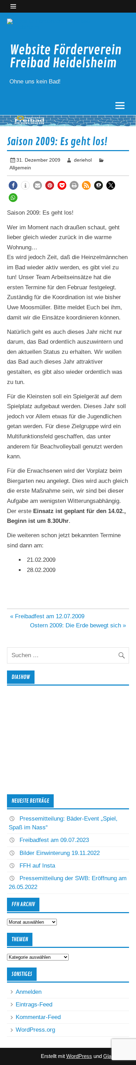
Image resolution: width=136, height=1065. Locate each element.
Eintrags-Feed (34, 1004)
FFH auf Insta (37, 865)
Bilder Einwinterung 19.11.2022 (60, 853)
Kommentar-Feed (38, 1017)
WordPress (79, 1056)
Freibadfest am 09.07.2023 (54, 840)
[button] (13, 185)
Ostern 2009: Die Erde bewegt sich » (78, 625)
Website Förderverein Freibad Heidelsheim (65, 56)
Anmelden (28, 992)
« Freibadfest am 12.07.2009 (47, 616)
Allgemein (20, 167)
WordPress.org (35, 1029)
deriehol (83, 160)
